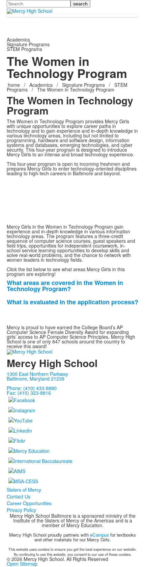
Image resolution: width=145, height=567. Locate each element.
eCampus (99, 535)
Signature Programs (83, 84)
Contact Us (18, 496)
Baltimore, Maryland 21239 (35, 378)
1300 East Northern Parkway (37, 373)
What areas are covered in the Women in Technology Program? (65, 285)
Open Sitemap (22, 563)
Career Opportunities (29, 503)
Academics (41, 84)
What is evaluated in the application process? (72, 302)
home (14, 84)
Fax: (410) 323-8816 (29, 392)
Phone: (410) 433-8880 (32, 388)
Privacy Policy (21, 510)
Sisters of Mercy (24, 489)
